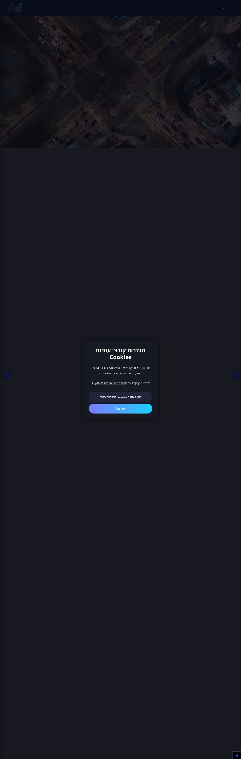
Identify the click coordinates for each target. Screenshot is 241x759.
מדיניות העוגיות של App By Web (109, 383)
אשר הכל (120, 408)
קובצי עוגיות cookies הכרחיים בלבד (120, 397)
